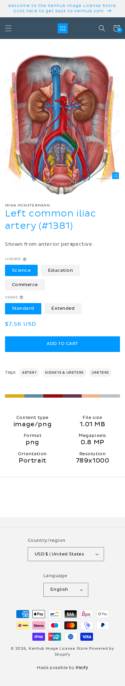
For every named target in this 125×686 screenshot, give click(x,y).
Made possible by (62, 667)
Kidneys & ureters (64, 373)
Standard (23, 308)
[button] (8, 28)
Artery (29, 373)
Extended (63, 308)
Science (21, 270)
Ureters (100, 373)
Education (60, 270)
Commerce (25, 284)
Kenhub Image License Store (58, 648)
